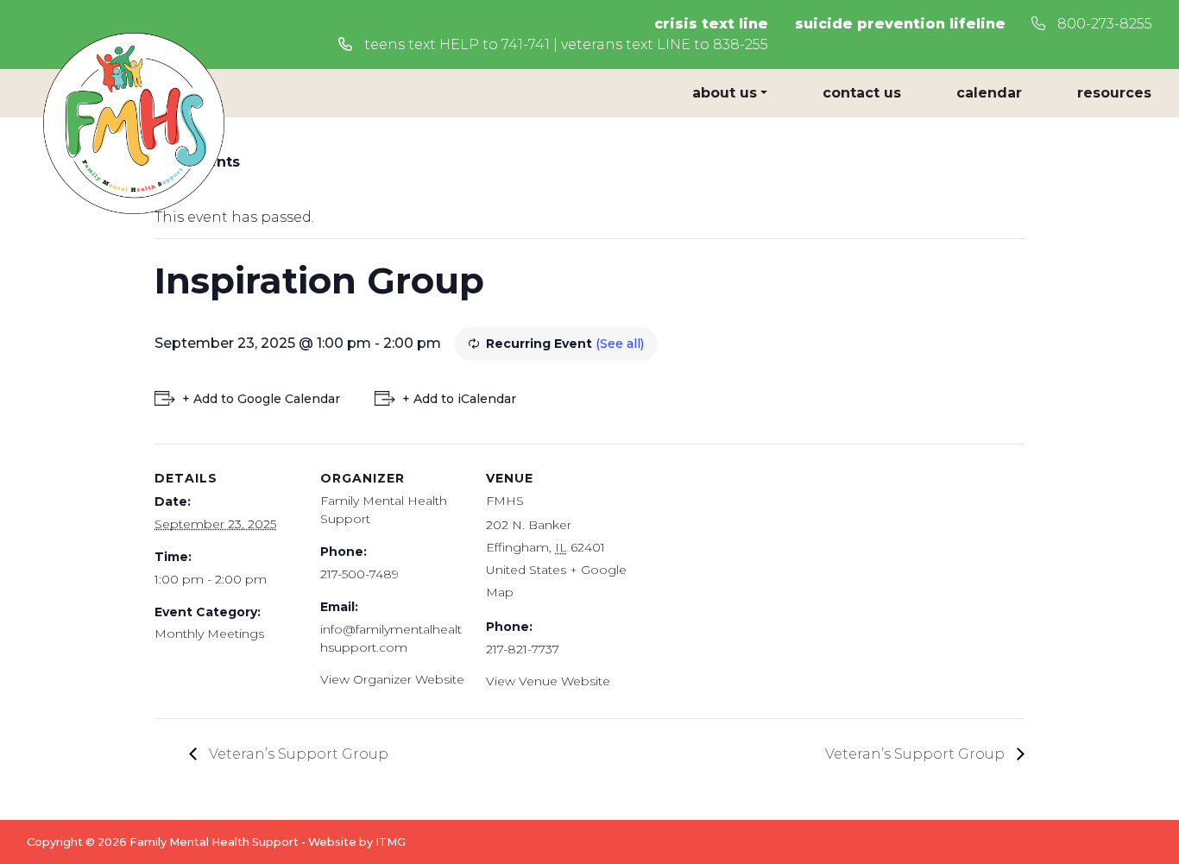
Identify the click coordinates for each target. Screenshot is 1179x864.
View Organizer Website (392, 679)
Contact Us (862, 93)
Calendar (989, 93)
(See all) (620, 343)
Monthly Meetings (209, 633)
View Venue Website (548, 681)
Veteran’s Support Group (296, 754)
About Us (724, 93)
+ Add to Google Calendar (261, 399)
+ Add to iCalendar (459, 399)
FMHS (505, 500)
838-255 (740, 44)
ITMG (390, 842)
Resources (1114, 93)
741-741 (525, 44)
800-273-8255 (1103, 24)
